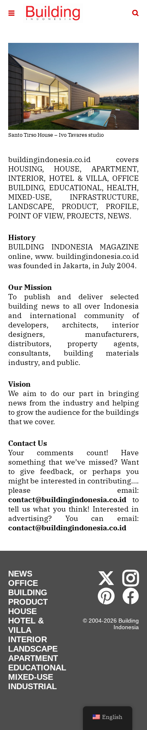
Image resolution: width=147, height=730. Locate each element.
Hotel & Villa (26, 625)
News (20, 573)
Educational (37, 667)
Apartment (33, 658)
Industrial (32, 686)
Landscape (33, 648)
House (22, 611)
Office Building (27, 588)
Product (28, 601)
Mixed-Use (30, 676)
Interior (27, 639)
